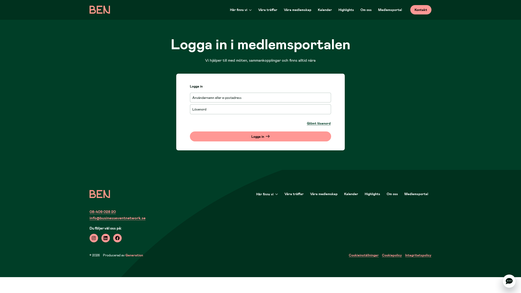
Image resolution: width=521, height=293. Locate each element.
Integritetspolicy (418, 255)
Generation (134, 255)
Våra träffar (267, 10)
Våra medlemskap (297, 10)
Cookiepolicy (392, 255)
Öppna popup (509, 281)
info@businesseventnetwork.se (118, 217)
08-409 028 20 (103, 211)
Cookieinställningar (364, 255)
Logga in (257, 136)
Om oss (366, 10)
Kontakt (421, 10)
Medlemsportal (390, 10)
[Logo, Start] (100, 10)
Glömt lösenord (319, 123)
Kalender (325, 10)
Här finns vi (238, 10)
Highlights (346, 10)
